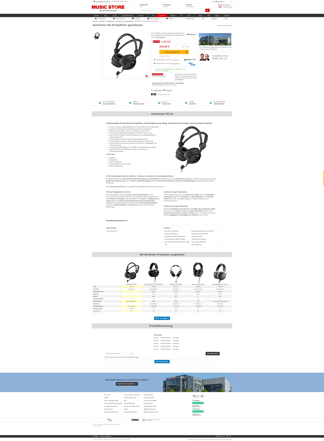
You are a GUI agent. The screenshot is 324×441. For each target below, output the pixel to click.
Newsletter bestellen (125, 384)
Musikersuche (190, 18)
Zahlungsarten (148, 395)
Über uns (107, 395)
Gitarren (96, 15)
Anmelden (220, 1)
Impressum (205, 439)
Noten (217, 15)
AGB (230, 439)
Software (173, 15)
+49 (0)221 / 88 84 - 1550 (219, 58)
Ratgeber (214, 18)
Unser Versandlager (150, 400)
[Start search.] (207, 10)
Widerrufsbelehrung (222, 439)
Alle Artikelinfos (161, 37)
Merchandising (154, 18)
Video (226, 18)
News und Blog (105, 436)
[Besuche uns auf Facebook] (225, 436)
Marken (171, 18)
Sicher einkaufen (149, 398)
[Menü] (204, 395)
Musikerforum (192, 439)
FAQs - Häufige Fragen (111, 400)
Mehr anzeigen (161, 318)
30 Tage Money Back (110, 406)
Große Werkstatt (129, 403)
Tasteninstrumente (127, 15)
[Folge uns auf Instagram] (228, 436)
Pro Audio (162, 15)
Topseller (137, 18)
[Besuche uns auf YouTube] (230, 436)
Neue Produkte (120, 18)
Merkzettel (169, 90)
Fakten (106, 398)
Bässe (106, 15)
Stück (187, 46)
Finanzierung (108, 409)
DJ (181, 15)
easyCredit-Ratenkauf (111, 412)
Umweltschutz (148, 403)
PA (153, 15)
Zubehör (226, 15)
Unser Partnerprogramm (132, 395)
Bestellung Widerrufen (151, 412)
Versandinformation (130, 412)
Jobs (203, 18)
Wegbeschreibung (149, 409)
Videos (126, 409)
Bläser (200, 15)
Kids (209, 15)
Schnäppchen (102, 18)
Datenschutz (212, 439)
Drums (115, 15)
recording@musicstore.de (102, 1)
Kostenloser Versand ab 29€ (113, 403)
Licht (188, 15)
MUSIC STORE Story (130, 398)
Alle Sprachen (212, 353)
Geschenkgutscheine (150, 406)
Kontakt (95, 436)
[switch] (202, 396)
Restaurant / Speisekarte (132, 406)
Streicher (141, 15)
